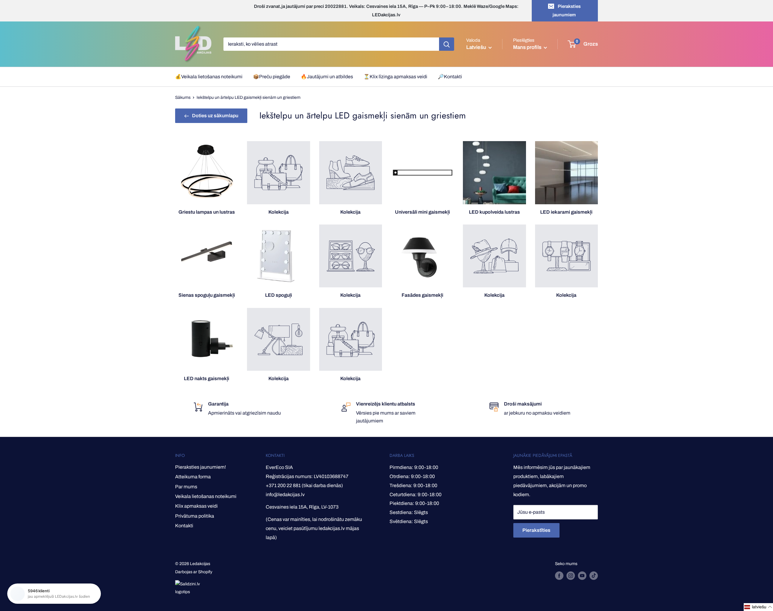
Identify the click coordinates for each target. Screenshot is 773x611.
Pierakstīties (536, 530)
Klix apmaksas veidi (196, 506)
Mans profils (527, 47)
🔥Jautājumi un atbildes (327, 76)
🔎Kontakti (450, 76)
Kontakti (184, 525)
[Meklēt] (446, 44)
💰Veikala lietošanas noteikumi (208, 76)
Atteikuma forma (193, 476)
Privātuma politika (194, 516)
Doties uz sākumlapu (215, 115)
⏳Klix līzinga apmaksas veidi (395, 76)
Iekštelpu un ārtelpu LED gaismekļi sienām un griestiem (248, 97)
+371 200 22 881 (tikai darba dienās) (304, 485)
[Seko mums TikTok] (593, 575)
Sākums (183, 97)
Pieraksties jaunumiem (567, 10)
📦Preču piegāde (271, 76)
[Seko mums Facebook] (559, 575)
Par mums (186, 486)
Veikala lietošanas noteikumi (205, 496)
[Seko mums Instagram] (570, 575)
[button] (758, 607)
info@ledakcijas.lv (285, 494)
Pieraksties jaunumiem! (200, 467)
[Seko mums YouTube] (582, 575)
